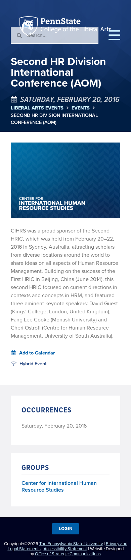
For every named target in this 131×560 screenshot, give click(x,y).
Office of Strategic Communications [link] (68, 554)
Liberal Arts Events (37, 108)
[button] (114, 35)
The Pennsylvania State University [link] (71, 543)
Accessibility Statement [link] (65, 549)
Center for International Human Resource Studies (59, 486)
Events (81, 108)
